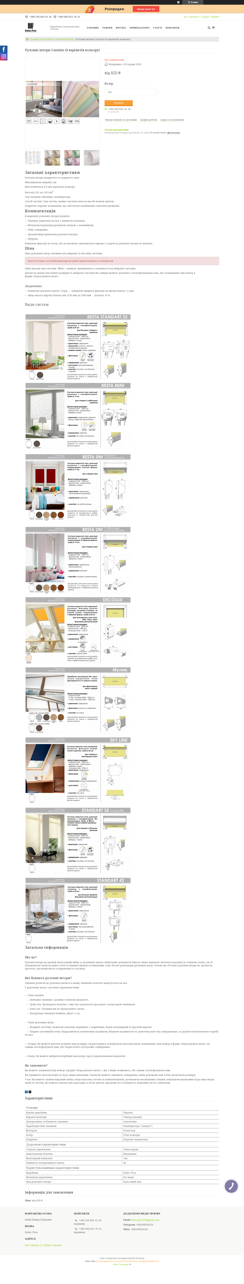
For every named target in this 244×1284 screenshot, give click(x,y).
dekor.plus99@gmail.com (145, 1220)
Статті (157, 27)
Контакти (172, 27)
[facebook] (26, 1092)
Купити (118, 102)
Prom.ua (140, 1258)
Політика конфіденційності (143, 1261)
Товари (107, 27)
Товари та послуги (42, 39)
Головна (93, 27)
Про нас (121, 27)
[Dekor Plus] (36, 27)
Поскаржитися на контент (112, 1261)
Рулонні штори (64, 39)
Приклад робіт (140, 27)
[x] (30, 1092)
